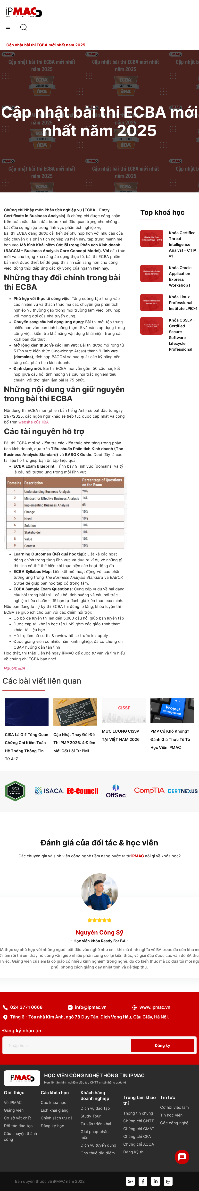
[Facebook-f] (143, 1181)
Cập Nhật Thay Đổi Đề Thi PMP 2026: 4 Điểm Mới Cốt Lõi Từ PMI (74, 742)
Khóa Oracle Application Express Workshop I (180, 276)
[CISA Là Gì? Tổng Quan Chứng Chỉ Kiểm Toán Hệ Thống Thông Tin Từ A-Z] (27, 724)
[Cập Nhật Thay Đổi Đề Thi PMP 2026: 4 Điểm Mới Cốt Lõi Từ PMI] (75, 724)
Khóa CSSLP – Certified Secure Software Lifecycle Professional (182, 335)
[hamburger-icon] (7, 27)
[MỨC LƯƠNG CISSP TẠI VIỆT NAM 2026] (124, 721)
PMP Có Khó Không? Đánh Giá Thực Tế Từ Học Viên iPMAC (170, 739)
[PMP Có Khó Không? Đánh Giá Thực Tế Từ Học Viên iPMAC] (172, 721)
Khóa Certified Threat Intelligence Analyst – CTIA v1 (183, 244)
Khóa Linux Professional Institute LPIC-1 (183, 302)
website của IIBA (33, 422)
